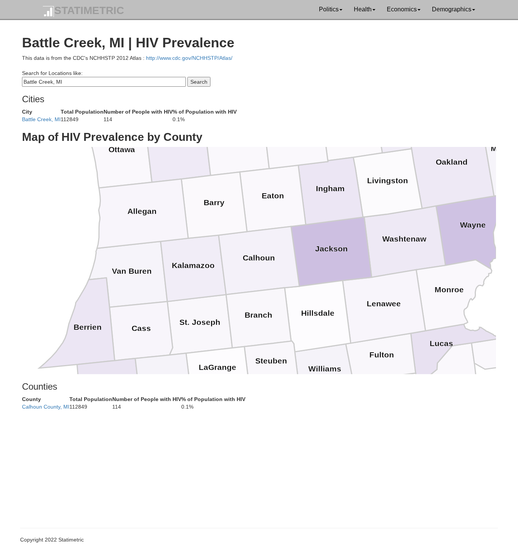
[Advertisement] (249, 464)
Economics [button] (402, 9)
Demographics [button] (451, 9)
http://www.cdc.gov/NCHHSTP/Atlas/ (189, 58)
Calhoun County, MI (45, 407)
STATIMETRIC (89, 10)
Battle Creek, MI (41, 119)
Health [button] (363, 9)
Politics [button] (329, 9)
